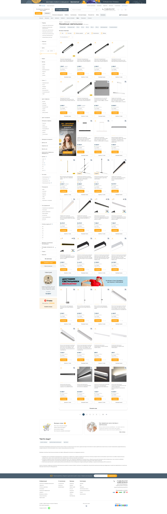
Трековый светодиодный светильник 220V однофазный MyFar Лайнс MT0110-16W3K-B (66, 60)
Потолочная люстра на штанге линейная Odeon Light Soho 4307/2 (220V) (101, 177)
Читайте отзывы (48, 306)
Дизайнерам (125, 5)
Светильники (83, 494)
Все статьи (122, 432)
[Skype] (127, 505)
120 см (97, 27)
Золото (43, 110)
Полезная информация (44, 490)
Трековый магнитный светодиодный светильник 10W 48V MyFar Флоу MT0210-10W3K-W (118, 60)
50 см (82, 27)
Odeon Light (72, 486)
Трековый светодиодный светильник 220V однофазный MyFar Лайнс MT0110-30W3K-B (83, 60)
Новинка (44, 43)
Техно (43, 84)
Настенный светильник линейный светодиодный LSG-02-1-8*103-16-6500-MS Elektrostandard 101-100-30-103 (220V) (118, 387)
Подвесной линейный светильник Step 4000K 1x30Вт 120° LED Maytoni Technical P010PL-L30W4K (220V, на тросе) (118, 100)
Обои (97, 15)
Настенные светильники (47, 30)
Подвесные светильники (47, 25)
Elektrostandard (45, 69)
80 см (92, 27)
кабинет (44, 194)
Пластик (44, 123)
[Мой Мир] (119, 505)
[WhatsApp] (123, 505)
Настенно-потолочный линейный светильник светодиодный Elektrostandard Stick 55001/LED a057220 (101, 386)
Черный (44, 103)
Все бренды (72, 495)
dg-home (66, 442)
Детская (57, 18)
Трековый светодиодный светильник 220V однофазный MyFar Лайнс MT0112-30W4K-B (83, 99)
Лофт (43, 93)
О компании (117, 5)
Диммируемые (104, 27)
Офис (77, 18)
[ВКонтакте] (116, 505)
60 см (87, 27)
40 (42, 230)
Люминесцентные (46, 182)
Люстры (81, 483)
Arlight (43, 64)
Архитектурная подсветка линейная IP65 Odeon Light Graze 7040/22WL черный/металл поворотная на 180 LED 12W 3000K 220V (118, 140)
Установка (99, 5)
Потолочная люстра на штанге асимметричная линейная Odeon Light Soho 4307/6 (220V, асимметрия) (84, 178)
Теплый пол (91, 15)
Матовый (44, 105)
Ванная (41, 18)
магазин (44, 193)
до (48, 50)
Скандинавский (45, 92)
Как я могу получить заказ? (60, 425)
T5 (42, 168)
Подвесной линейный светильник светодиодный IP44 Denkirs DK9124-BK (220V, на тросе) (84, 217)
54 (42, 235)
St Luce (71, 488)
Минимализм (45, 90)
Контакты (111, 5)
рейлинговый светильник (55, 442)
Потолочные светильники (48, 33)
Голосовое (44, 209)
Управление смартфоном (48, 207)
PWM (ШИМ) (45, 213)
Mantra (43, 75)
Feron (43, 66)
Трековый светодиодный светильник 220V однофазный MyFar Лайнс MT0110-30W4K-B (101, 60)
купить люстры (43, 442)
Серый (43, 108)
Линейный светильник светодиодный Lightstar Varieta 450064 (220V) (101, 346)
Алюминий (44, 126)
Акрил (43, 125)
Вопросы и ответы (43, 494)
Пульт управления (46, 217)
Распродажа (124, 15)
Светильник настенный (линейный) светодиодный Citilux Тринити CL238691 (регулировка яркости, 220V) (101, 217)
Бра (81, 485)
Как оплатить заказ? (59, 429)
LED (43, 159)
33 (42, 232)
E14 (43, 164)
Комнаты (103, 15)
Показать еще (93, 408)
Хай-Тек (44, 88)
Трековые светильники (47, 31)
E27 (43, 170)
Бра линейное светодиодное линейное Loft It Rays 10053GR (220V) (100, 307)
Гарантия (41, 485)
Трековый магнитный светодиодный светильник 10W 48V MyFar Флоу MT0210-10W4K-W (67, 99)
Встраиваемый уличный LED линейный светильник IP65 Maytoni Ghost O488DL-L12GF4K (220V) (101, 100)
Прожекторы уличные (47, 37)
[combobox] (66, 37)
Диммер (44, 218)
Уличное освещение (57, 15)
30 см (78, 27)
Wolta (43, 67)
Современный (45, 82)
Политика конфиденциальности (46, 483)
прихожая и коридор (47, 200)
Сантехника (73, 15)
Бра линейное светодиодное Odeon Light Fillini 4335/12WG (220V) (66, 177)
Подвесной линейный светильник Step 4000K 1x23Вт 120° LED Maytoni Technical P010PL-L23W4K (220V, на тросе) (101, 139)
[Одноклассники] (117, 505)
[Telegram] (121, 505)
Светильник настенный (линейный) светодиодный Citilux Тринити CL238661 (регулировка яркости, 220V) (67, 256)
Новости (41, 492)
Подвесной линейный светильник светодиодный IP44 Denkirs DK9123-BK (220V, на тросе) (118, 178)
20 (42, 226)
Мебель (67, 15)
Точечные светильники (47, 35)
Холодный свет (71, 27)
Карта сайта (42, 497)
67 (42, 237)
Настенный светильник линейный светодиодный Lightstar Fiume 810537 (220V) (66, 385)
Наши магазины (43, 495)
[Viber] (125, 505)
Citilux (71, 494)
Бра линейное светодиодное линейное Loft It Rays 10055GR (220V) (66, 307)
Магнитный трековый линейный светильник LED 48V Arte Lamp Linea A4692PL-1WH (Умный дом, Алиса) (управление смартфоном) (118, 307)
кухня (43, 198)
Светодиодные (45, 177)
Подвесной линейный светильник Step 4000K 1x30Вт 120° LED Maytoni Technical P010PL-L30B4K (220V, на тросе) (84, 139)
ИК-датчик (44, 215)
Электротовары (82, 15)
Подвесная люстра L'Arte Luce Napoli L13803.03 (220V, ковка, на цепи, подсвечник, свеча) (48, 288)
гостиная (44, 191)
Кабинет (63, 18)
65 (42, 228)
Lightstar (72, 492)
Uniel (43, 73)
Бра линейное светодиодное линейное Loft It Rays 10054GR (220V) (83, 307)
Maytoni (44, 71)
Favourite (72, 490)
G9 (42, 162)
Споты (81, 492)
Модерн (44, 86)
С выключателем (113, 27)
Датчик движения (46, 211)
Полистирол (45, 134)
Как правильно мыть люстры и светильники (108, 423)
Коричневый (45, 112)
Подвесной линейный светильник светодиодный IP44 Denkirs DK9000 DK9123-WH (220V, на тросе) (67, 217)
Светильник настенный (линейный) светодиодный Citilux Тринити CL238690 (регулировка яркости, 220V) (118, 217)
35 (103, 414)
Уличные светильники (85, 490)
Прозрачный (45, 106)
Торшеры (82, 486)
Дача (52, 18)
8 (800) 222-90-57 (122, 482)
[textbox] (66, 37)
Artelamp (72, 483)
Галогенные (45, 178)
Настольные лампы (84, 488)
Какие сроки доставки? (59, 427)
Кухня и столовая (70, 18)
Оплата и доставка (91, 5)
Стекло (43, 132)
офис (43, 189)
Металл (44, 130)
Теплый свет (62, 27)
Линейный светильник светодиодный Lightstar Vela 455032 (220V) (117, 346)
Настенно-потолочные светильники (47, 28)
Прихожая (83, 18)
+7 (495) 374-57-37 (109, 9)
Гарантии (105, 5)
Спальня (90, 18)
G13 (43, 160)
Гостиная (47, 18)
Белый (43, 101)
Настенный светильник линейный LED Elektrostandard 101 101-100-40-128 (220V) (84, 385)
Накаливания (45, 180)
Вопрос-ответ (59, 423)
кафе (43, 196)
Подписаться (112, 475)
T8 (42, 166)
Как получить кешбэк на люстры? (62, 430)
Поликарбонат (45, 128)
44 (42, 233)
